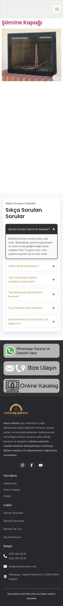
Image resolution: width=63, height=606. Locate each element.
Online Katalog (12, 489)
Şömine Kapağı (22, 22)
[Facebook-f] (31, 465)
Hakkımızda (10, 483)
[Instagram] (22, 465)
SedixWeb (31, 598)
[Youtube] (40, 465)
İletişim (7, 496)
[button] (57, 9)
